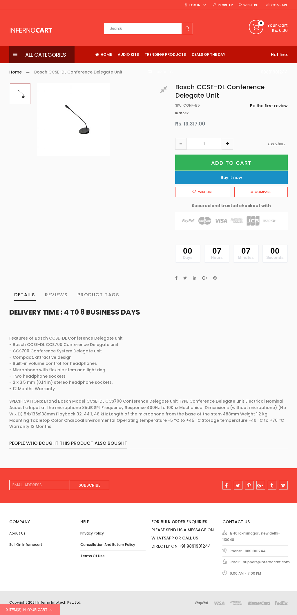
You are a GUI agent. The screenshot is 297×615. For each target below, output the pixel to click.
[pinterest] (249, 485)
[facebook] (226, 485)
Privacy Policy (92, 533)
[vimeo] (283, 485)
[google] (260, 485)
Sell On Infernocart (25, 544)
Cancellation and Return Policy (107, 544)
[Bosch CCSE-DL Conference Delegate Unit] (20, 93)
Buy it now (231, 177)
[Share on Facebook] (176, 278)
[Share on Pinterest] (215, 278)
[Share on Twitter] (185, 278)
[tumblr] (272, 485)
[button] (181, 144)
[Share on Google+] (204, 278)
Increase (227, 144)
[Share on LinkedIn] (194, 278)
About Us (17, 533)
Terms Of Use (92, 555)
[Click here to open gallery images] (164, 90)
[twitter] (238, 485)
